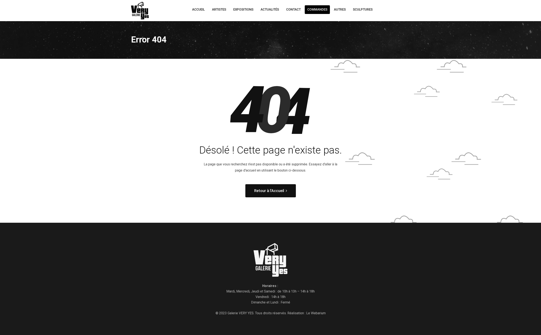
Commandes (317, 9)
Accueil (198, 9)
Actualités (270, 9)
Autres (340, 9)
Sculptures (363, 9)
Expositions (243, 9)
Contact (293, 9)
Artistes (219, 9)
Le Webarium (316, 313)
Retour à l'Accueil (269, 190)
